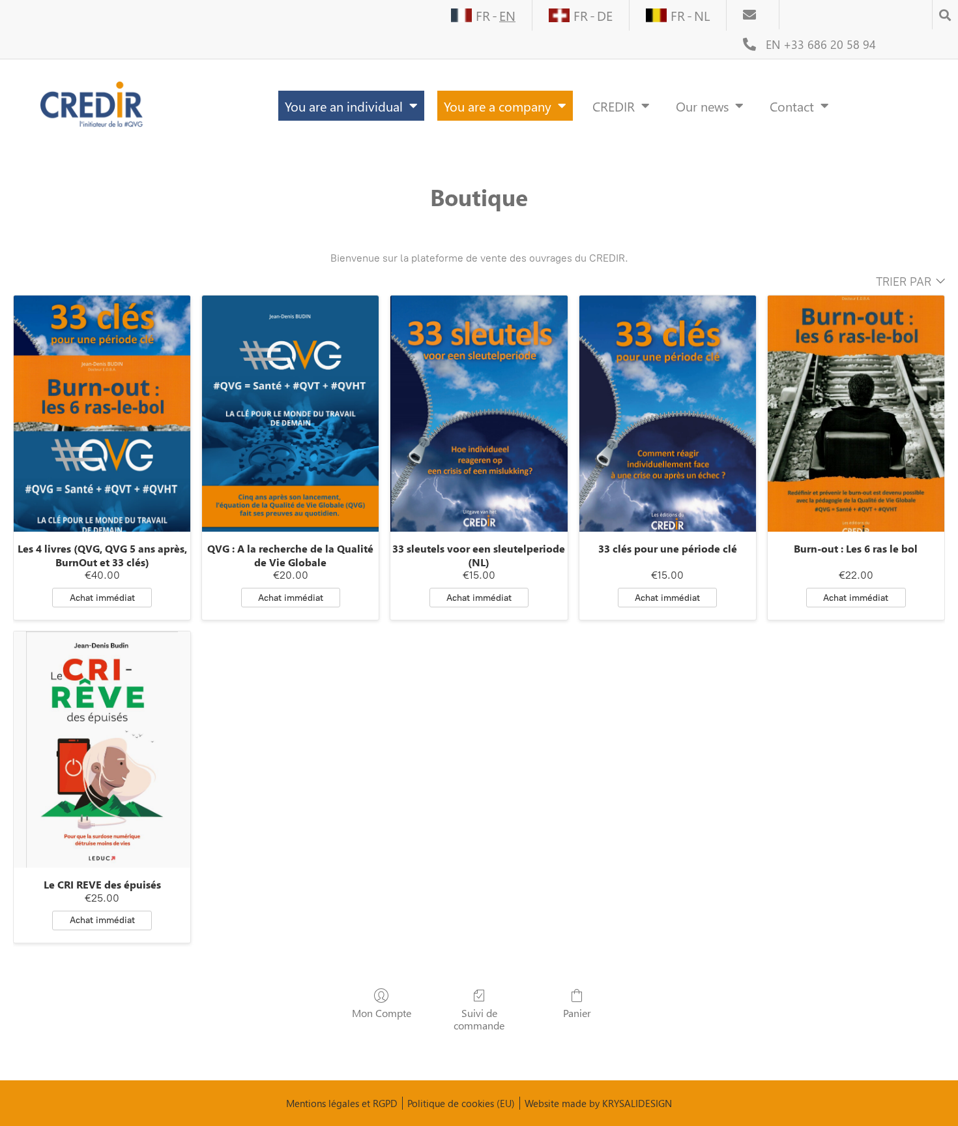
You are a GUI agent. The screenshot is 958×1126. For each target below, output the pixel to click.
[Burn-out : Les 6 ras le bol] (856, 414)
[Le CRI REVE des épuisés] (102, 749)
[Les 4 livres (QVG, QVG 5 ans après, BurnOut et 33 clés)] (102, 414)
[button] (945, 11)
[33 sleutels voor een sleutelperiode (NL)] (478, 414)
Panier (577, 1012)
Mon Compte (381, 1012)
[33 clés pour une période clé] (667, 414)
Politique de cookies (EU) (461, 1103)
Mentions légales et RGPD (342, 1103)
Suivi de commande (479, 1018)
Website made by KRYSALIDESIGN (598, 1103)
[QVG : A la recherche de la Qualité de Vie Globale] (290, 414)
